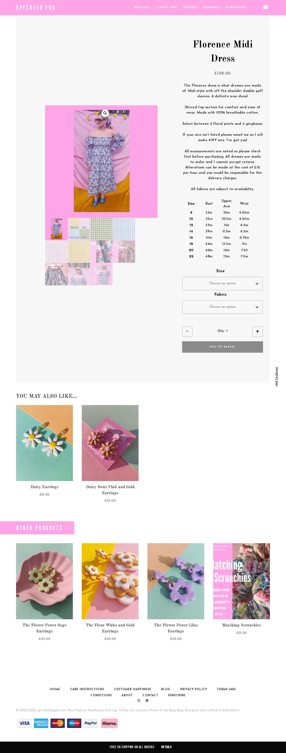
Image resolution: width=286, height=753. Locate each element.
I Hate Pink (167, 7)
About (127, 695)
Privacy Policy (193, 689)
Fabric (220, 295)
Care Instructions (87, 689)
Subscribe (177, 695)
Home (55, 689)
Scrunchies (236, 7)
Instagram (276, 376)
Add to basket (222, 347)
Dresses (190, 7)
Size (220, 271)
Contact (150, 695)
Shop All (142, 7)
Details (166, 747)
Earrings (211, 7)
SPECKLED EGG (36, 7)
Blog (165, 689)
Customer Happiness (132, 689)
